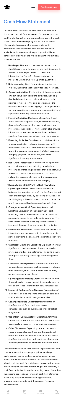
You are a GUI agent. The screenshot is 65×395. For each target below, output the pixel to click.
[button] (49, 7)
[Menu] (32, 7)
